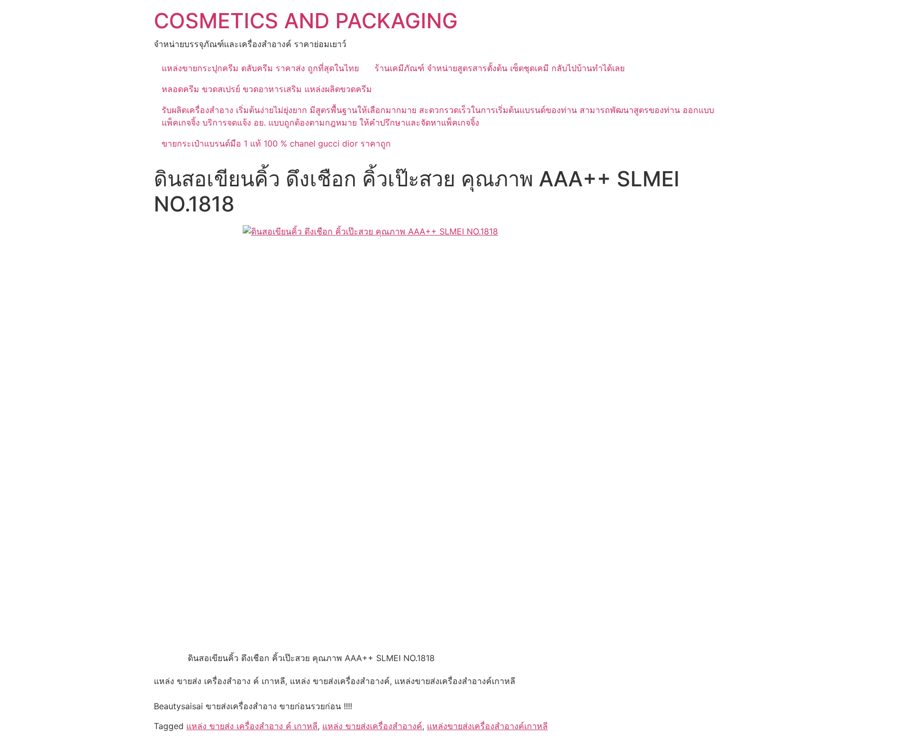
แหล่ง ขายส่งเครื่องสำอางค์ (372, 726)
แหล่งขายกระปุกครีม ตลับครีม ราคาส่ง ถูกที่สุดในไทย (260, 68)
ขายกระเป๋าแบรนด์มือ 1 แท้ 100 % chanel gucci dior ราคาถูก (276, 143)
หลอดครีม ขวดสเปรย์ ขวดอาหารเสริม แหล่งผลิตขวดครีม (267, 89)
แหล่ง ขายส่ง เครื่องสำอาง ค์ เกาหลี (252, 726)
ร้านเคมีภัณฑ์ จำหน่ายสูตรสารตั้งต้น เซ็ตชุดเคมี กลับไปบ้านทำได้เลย (500, 68)
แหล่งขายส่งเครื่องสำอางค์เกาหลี (487, 726)
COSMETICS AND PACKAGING (306, 20)
